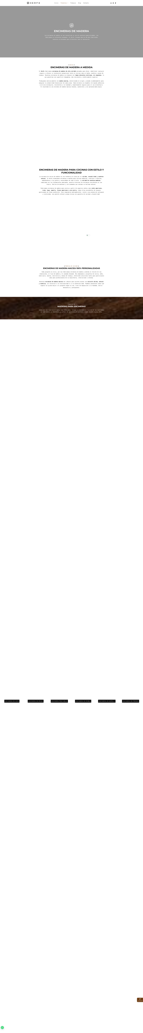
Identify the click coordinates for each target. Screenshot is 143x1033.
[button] (67, 3)
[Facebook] (115, 3)
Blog (79, 3)
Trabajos (73, 3)
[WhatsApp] (111, 3)
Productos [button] (64, 3)
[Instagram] (113, 3)
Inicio (56, 3)
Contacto (86, 3)
